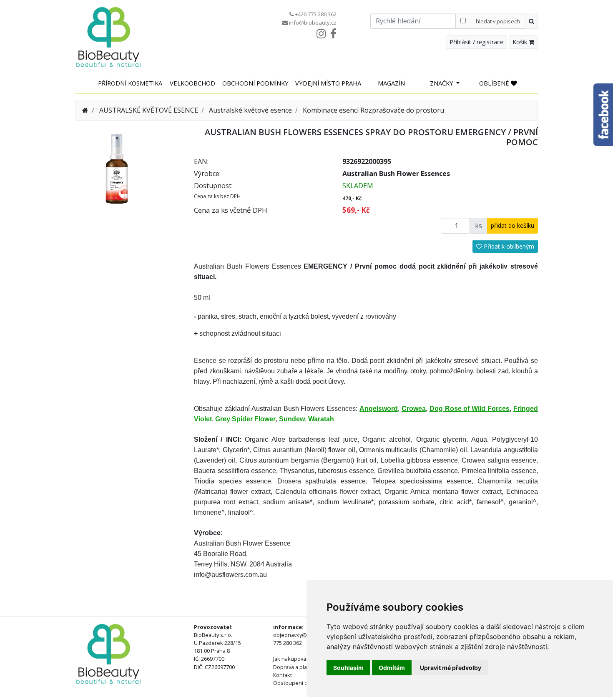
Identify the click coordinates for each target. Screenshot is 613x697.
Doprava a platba (294, 667)
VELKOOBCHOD (192, 83)
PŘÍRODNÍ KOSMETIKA (130, 83)
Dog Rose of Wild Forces (470, 408)
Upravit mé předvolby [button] (450, 667)
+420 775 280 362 (316, 14)
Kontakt (282, 675)
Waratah (322, 419)
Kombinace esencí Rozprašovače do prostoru (373, 110)
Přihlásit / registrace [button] (476, 42)
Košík (521, 42)
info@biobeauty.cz (313, 22)
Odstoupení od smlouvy (303, 683)
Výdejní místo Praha (328, 83)
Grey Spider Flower (245, 419)
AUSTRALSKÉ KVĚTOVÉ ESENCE (148, 110)
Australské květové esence (250, 110)
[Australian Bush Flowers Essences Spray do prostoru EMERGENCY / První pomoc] (116, 168)
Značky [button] (442, 83)
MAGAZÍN (391, 83)
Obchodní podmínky (255, 83)
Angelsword (378, 408)
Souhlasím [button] (348, 667)
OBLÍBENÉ (495, 83)
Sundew (292, 419)
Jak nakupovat (290, 658)
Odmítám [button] (392, 667)
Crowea (414, 408)
